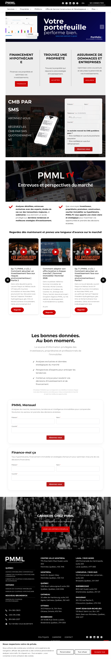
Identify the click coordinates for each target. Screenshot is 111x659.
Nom (86, 104)
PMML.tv (38, 9)
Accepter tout (99, 652)
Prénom (70, 104)
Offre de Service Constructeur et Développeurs (66, 9)
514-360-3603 (14, 610)
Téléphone (76, 113)
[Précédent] (7, 280)
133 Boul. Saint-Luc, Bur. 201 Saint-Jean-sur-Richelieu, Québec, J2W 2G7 (90, 614)
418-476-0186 (14, 615)
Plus (93, 9)
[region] (55, 650)
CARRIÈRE (56, 637)
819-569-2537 (14, 619)
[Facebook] (63, 3)
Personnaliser (65, 652)
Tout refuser (82, 652)
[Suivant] (103, 280)
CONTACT (69, 637)
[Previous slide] (9, 27)
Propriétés (24, 9)
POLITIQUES (43, 637)
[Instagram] (67, 3)
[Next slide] (102, 27)
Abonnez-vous (83, 149)
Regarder (17, 310)
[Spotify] (77, 3)
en (83, 3)
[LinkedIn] (70, 3)
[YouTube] (74, 3)
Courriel (70, 122)
